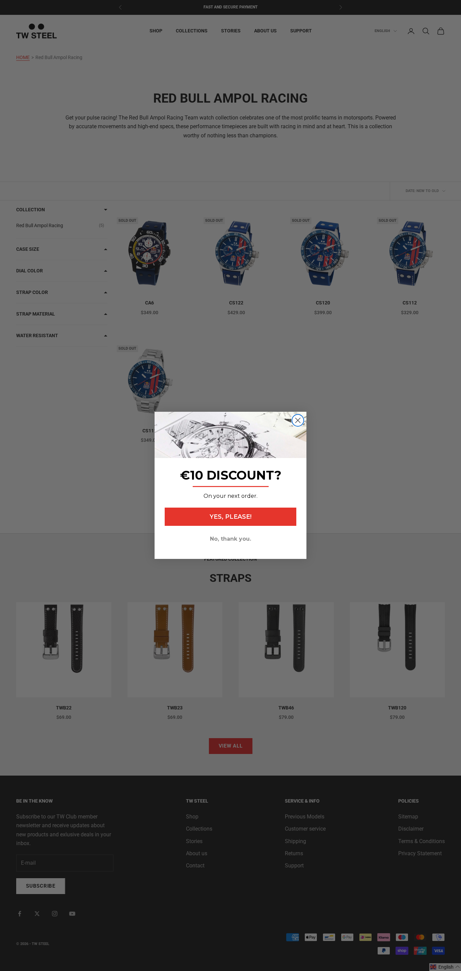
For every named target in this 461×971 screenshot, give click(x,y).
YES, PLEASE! (230, 517)
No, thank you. (230, 539)
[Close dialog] (298, 420)
